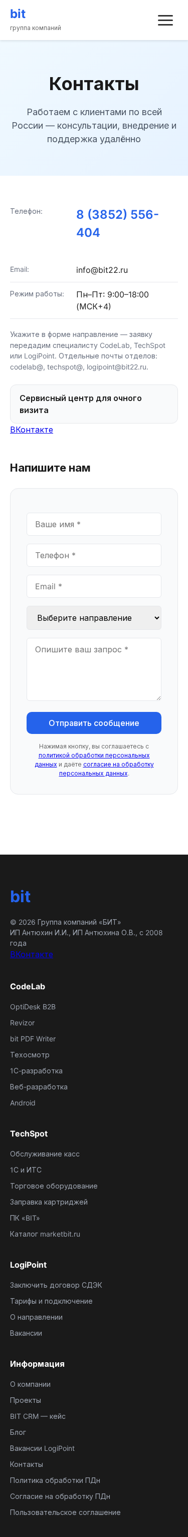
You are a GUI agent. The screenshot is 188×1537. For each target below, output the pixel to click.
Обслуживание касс (45, 1153)
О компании (30, 1384)
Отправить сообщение (94, 723)
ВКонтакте (31, 430)
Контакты (26, 1464)
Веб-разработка (39, 1086)
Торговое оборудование (54, 1186)
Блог (18, 1432)
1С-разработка (36, 1070)
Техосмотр (30, 1054)
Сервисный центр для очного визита (81, 404)
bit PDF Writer (33, 1038)
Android (23, 1102)
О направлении (36, 1317)
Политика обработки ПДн (55, 1480)
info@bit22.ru (102, 270)
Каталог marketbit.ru (45, 1234)
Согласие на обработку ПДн (60, 1496)
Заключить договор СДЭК (56, 1285)
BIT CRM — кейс (38, 1416)
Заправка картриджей (49, 1202)
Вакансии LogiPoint (42, 1448)
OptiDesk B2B (33, 1006)
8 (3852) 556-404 (117, 223)
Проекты (25, 1400)
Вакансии (26, 1333)
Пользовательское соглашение (65, 1512)
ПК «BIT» (25, 1218)
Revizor (22, 1022)
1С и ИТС (26, 1170)
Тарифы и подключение (51, 1301)
